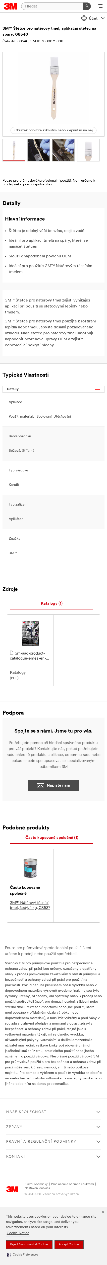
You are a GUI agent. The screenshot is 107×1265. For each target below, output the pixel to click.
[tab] (51, 603)
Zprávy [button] (14, 1127)
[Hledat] (87, 6)
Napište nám (58, 786)
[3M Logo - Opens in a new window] (10, 6)
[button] (22, 1255)
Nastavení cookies (37, 1188)
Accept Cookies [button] (69, 1244)
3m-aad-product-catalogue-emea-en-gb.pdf (28, 656)
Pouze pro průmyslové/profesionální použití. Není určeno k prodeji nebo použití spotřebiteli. (48, 182)
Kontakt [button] (16, 1157)
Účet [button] (93, 19)
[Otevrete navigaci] (100, 6)
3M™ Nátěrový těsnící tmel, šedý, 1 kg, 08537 (30, 905)
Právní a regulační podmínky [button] (41, 1142)
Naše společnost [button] (26, 1112)
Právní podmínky (36, 1184)
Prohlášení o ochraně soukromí (72, 1184)
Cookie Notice (18, 1233)
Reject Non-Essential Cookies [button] (29, 1244)
